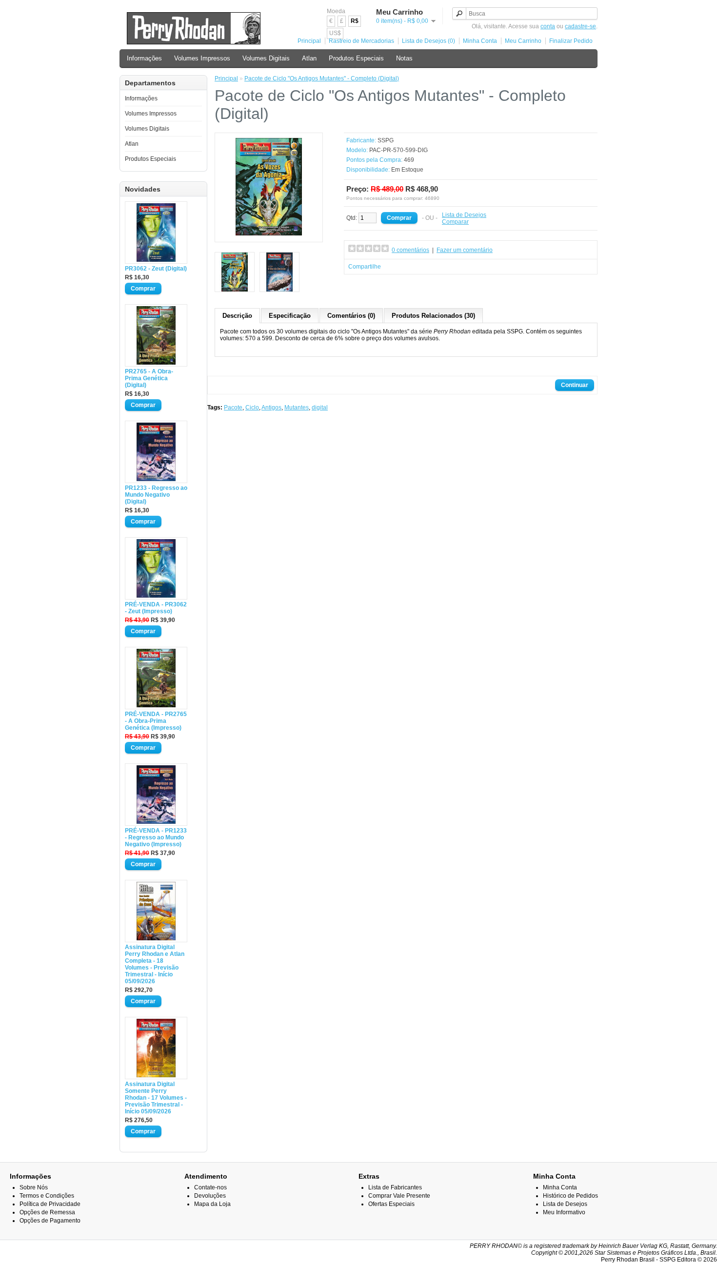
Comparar (455, 221)
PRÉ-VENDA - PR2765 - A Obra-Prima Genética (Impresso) (156, 721)
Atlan (309, 58)
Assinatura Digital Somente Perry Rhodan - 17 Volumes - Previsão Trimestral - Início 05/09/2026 (156, 1098)
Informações (144, 58)
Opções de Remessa (47, 1212)
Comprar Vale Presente (399, 1195)
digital (320, 407)
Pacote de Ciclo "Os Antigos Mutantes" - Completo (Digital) (321, 78)
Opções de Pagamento (50, 1220)
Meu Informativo (564, 1212)
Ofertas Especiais (391, 1204)
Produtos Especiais (356, 58)
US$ (335, 33)
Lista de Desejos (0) (428, 41)
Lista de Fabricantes (395, 1187)
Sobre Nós (34, 1187)
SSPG (386, 140)
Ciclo (252, 407)
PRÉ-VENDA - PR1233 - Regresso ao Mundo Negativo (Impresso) (156, 837)
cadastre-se (580, 26)
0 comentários (410, 250)
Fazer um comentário (465, 250)
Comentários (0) (351, 315)
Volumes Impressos (202, 58)
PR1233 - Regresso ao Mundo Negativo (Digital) (156, 495)
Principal (309, 41)
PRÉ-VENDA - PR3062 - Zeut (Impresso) (156, 608)
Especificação (290, 315)
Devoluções (210, 1195)
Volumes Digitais (266, 58)
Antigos (271, 407)
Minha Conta (480, 41)
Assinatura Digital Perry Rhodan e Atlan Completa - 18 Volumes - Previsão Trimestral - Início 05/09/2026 (154, 964)
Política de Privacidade (50, 1204)
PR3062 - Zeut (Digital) (156, 268)
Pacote (233, 407)
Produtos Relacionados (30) (433, 315)
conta (547, 26)
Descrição (237, 315)
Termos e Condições (47, 1195)
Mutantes (296, 407)
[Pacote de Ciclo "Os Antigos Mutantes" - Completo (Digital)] (269, 233)
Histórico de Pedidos (570, 1195)
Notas (404, 58)
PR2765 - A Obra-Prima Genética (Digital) (149, 378)
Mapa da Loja (212, 1204)
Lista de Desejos (464, 215)
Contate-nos (210, 1187)
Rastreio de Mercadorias (361, 41)
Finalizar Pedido (571, 41)
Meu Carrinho (523, 41)
